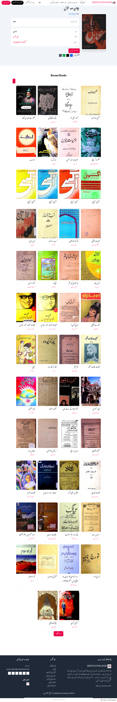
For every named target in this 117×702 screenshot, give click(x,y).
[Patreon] (9, 673)
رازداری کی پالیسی (51, 679)
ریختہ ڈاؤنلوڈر (53, 666)
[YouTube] (20, 673)
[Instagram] (16, 673)
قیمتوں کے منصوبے (51, 672)
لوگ (81, 2)
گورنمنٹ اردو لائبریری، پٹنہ (19, 42)
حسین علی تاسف (73, 14)
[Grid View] (14, 81)
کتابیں (83, 2)
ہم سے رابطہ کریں (55, 2)
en (28, 684)
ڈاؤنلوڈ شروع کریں (74, 51)
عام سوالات (63, 2)
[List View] (10, 81)
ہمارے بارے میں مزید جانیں (103, 686)
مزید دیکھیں (58, 634)
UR (39, 2)
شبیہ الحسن (15, 37)
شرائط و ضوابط (52, 682)
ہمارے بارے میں (72, 2)
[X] (24, 673)
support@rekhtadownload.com (17, 669)
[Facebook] (27, 673)
